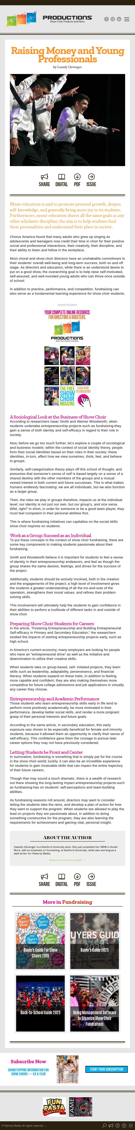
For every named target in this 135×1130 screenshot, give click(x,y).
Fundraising (77, 902)
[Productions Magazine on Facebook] (106, 19)
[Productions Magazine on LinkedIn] (119, 19)
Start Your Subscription (106, 1069)
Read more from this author (66, 860)
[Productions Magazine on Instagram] (112, 19)
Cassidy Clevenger (69, 67)
